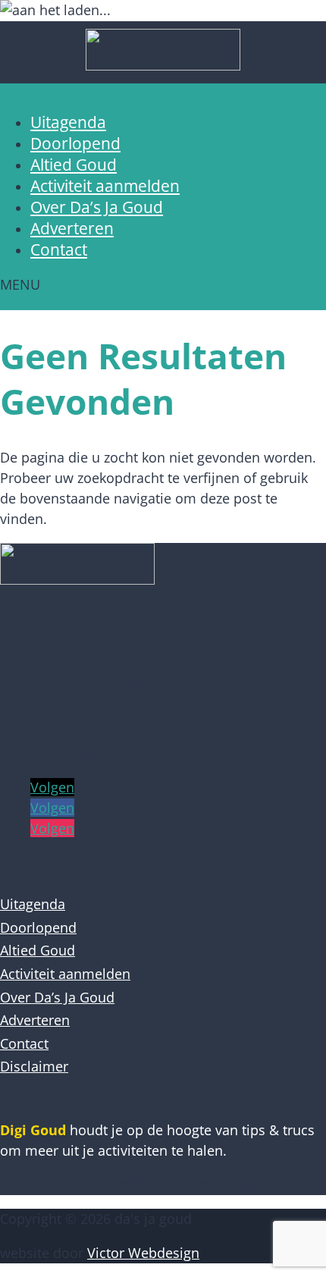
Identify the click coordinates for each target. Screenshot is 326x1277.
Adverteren (72, 228)
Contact (58, 249)
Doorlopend (75, 143)
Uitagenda (68, 122)
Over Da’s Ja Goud (96, 207)
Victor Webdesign (143, 1253)
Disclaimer (34, 1066)
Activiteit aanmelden (105, 185)
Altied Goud (73, 164)
